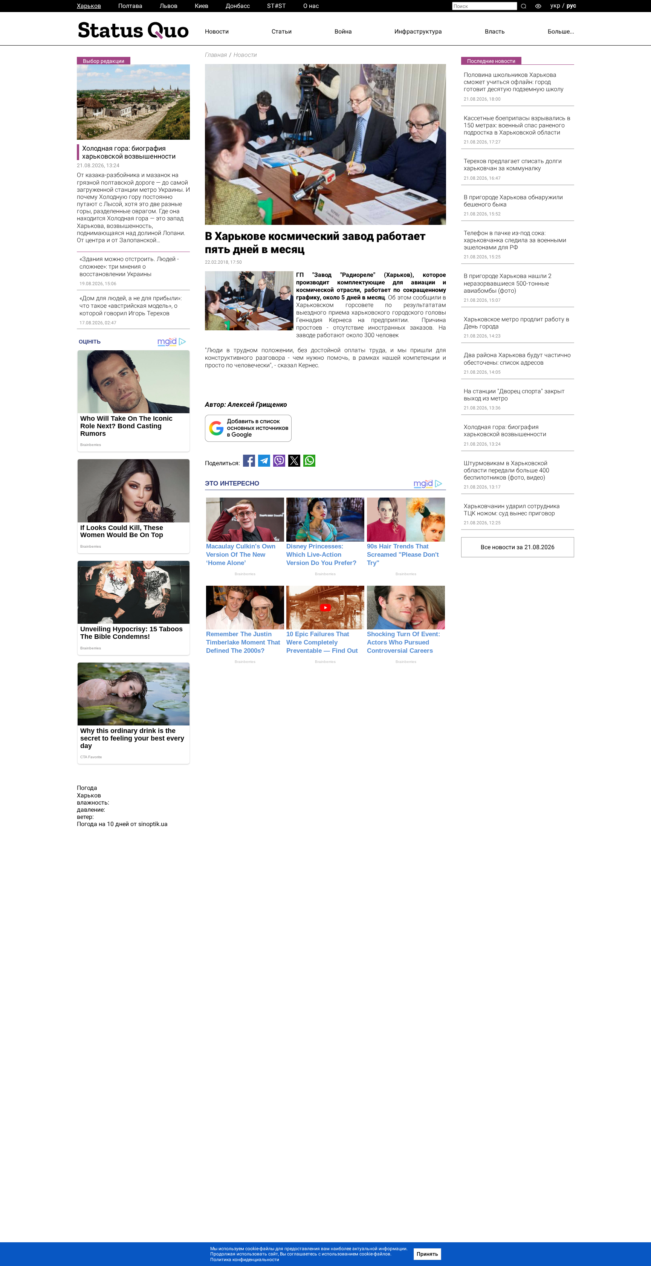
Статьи (282, 31)
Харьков (89, 5)
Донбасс (238, 5)
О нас (311, 5)
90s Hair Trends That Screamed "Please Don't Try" (403, 555)
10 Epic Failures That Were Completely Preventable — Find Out (322, 642)
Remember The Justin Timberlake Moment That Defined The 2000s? (243, 642)
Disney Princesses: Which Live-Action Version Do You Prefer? (321, 555)
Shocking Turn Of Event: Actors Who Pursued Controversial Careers (403, 642)
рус (571, 5)
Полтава (130, 5)
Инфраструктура (418, 31)
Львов (168, 5)
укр (555, 5)
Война (343, 31)
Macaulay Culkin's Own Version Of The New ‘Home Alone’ (240, 555)
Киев (201, 5)
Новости (217, 31)
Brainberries (245, 574)
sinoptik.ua (153, 824)
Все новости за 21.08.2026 (518, 547)
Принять (427, 1254)
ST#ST (276, 5)
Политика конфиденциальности (244, 1259)
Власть (495, 31)
